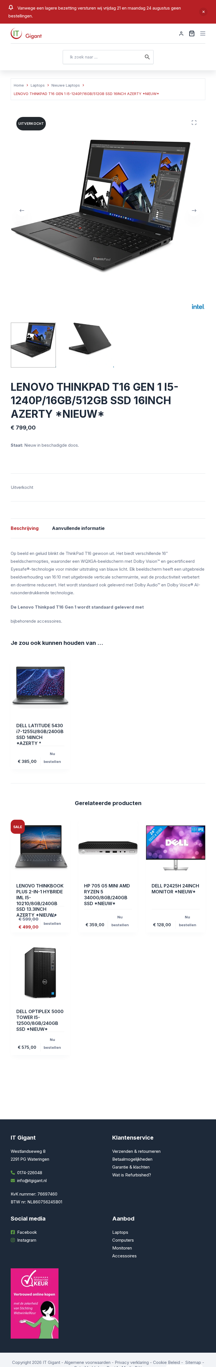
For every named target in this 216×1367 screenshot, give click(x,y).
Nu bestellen (52, 757)
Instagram (26, 1240)
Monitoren (122, 1248)
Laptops (120, 1232)
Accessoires (124, 1255)
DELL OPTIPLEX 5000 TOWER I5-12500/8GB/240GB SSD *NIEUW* (40, 1020)
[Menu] (202, 33)
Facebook (27, 1232)
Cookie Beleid (166, 1362)
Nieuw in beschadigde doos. (51, 445)
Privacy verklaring (132, 1362)
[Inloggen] (181, 33)
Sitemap (193, 1362)
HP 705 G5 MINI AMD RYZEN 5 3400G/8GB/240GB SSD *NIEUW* (107, 894)
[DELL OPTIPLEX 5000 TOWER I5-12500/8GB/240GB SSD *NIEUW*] (40, 973)
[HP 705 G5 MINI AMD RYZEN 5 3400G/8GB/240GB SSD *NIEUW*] (108, 848)
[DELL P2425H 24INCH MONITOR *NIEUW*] (175, 848)
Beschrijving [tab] (25, 528)
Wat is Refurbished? (131, 1175)
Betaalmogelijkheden (132, 1159)
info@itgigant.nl (32, 1180)
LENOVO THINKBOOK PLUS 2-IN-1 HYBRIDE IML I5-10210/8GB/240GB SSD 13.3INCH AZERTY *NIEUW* (40, 900)
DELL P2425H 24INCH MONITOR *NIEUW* (175, 888)
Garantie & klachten (131, 1167)
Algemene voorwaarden (87, 1362)
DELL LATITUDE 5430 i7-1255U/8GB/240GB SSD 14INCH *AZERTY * (40, 734)
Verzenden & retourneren (136, 1151)
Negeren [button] (203, 12)
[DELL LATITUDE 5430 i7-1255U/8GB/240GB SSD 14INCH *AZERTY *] (40, 687)
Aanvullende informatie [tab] (78, 528)
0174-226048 (29, 1172)
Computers (123, 1240)
